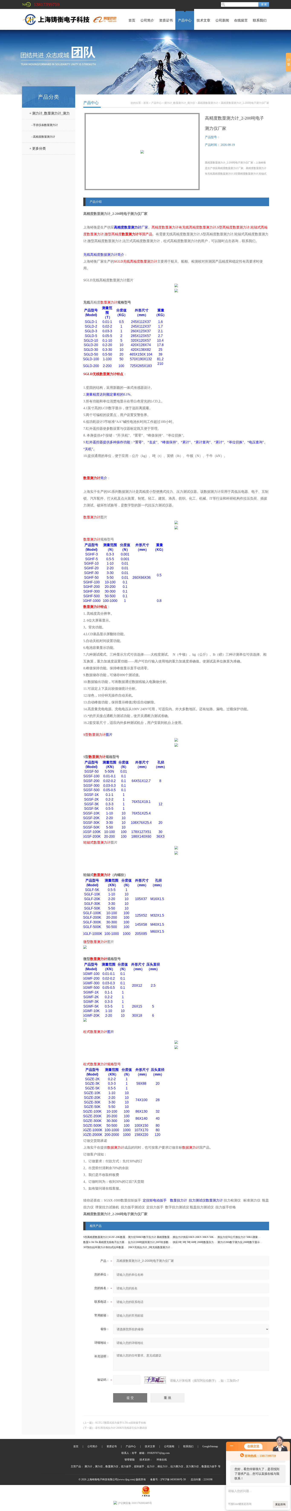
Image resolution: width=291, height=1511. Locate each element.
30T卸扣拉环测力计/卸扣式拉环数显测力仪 (107, 1247)
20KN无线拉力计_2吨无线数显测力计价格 (151, 1247)
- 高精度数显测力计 (43, 136)
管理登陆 (129, 1459)
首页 (131, 20)
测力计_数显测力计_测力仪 (179, 102)
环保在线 (162, 1459)
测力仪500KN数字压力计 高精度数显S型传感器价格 (157, 1237)
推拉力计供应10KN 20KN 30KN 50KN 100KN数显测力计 (205, 1237)
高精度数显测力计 (208, 102)
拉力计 (151, 1466)
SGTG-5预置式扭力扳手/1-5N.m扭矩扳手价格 (120, 1422)
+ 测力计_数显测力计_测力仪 (49, 115)
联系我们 (260, 20)
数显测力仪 (111, 1466)
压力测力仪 (192, 1466)
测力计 (88, 1466)
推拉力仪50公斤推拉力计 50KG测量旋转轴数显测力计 (248, 1237)
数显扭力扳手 (209, 1466)
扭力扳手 (126, 1466)
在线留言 (241, 20)
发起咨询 (280, 1504)
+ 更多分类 (37, 148)
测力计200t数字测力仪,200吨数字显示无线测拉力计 (246, 1242)
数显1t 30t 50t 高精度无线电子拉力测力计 (106, 1242)
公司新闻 (222, 20)
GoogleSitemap (210, 1446)
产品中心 (185, 20)
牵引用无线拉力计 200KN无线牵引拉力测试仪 (121, 1427)
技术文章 (203, 20)
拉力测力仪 (176, 1466)
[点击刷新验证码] (155, 1380)
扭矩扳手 (139, 1466)
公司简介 (147, 20)
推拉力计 (162, 1466)
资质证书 (166, 20)
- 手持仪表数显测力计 (45, 125)
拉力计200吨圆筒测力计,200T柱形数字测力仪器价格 (157, 1242)
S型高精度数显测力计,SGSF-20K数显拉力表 (108, 1237)
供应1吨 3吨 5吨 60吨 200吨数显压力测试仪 (197, 1242)
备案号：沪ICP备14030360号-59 (168, 1479)
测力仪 (99, 1466)
